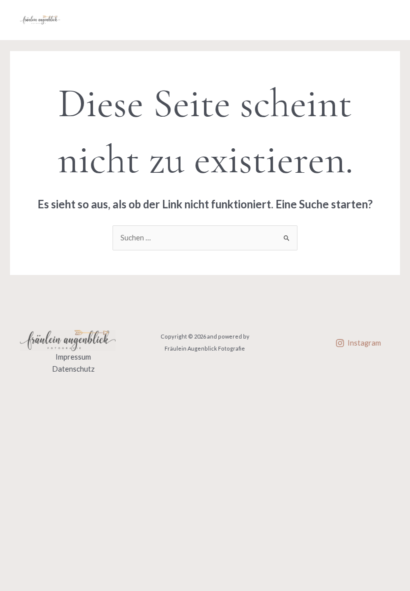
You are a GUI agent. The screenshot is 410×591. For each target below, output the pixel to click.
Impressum (73, 357)
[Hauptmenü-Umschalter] (379, 20)
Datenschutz (73, 369)
